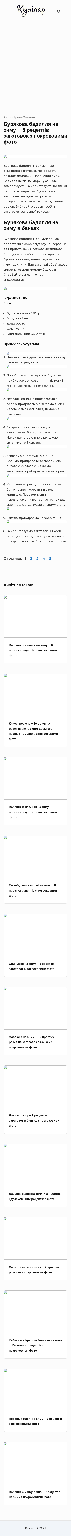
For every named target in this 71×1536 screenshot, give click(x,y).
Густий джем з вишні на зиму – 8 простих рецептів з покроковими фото (33, 890)
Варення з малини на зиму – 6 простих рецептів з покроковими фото (33, 650)
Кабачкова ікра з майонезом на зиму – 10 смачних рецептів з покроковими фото (35, 1345)
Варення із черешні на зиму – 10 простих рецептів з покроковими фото (33, 812)
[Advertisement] (35, 68)
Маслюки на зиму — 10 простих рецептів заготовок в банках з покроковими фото (31, 1042)
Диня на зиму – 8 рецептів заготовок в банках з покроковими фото (34, 1120)
